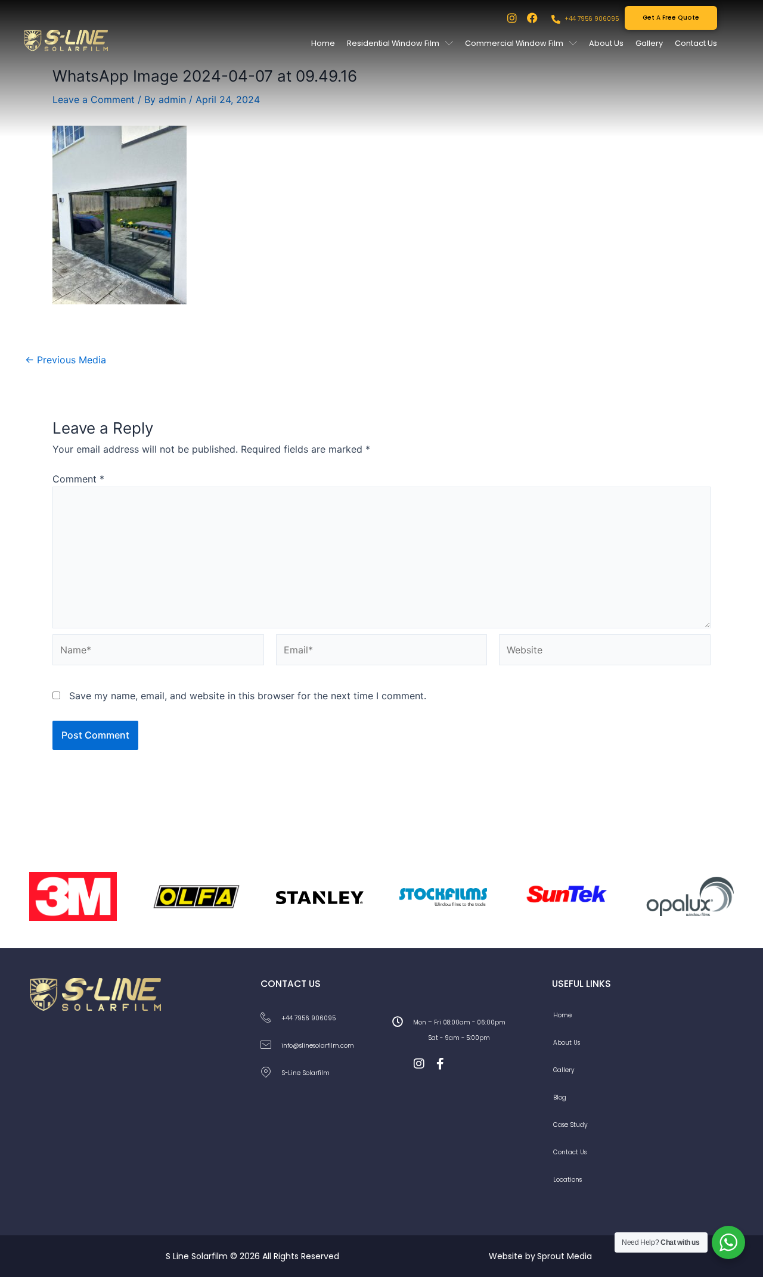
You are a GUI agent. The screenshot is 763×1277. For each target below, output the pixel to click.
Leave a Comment (93, 99)
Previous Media (65, 360)
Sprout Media (564, 1256)
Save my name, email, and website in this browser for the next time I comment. (247, 696)
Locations (567, 1179)
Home (323, 43)
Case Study (570, 1124)
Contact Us (696, 43)
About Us (606, 43)
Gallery (649, 43)
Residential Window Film (393, 43)
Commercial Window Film (514, 43)
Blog (559, 1097)
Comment (78, 479)
